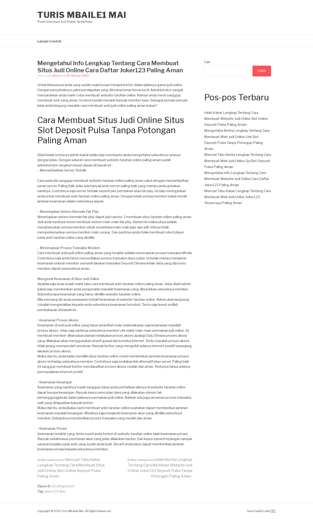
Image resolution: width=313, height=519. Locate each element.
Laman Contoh (49, 41)
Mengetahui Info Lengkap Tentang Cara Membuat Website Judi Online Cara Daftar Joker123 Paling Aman (236, 179)
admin (56, 75)
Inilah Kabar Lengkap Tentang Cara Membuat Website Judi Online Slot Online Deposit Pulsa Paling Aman (236, 119)
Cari (207, 62)
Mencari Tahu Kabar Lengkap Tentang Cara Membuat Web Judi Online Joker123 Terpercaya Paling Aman (237, 197)
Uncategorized (62, 486)
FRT (273, 511)
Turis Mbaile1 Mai (81, 15)
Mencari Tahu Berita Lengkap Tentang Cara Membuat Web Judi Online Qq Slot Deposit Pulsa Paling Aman (237, 161)
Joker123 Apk (55, 491)
